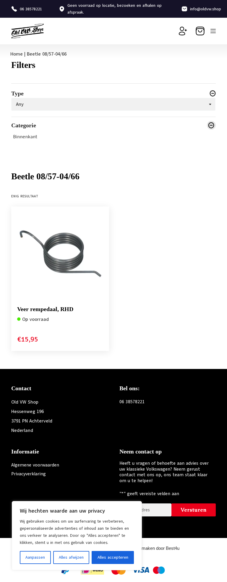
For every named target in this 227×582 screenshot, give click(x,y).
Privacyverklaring (28, 474)
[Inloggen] (183, 31)
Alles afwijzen (71, 557)
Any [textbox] (20, 104)
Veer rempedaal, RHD (45, 309)
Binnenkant (25, 137)
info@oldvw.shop (205, 9)
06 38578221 (31, 9)
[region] (77, 535)
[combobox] (113, 104)
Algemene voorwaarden (35, 465)
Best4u (172, 548)
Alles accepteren (113, 557)
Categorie (23, 125)
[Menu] (213, 31)
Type (17, 93)
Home (16, 54)
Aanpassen (35, 557)
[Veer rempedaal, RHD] (60, 255)
